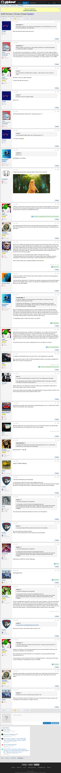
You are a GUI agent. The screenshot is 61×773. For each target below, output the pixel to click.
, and (49, 366)
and (53, 347)
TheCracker (18, 642)
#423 (58, 68)
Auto (37, 764)
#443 (58, 523)
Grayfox (18, 499)
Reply (57, 38)
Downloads (33, 2)
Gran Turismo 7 (6, 742)
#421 (58, 21)
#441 (58, 477)
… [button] (8, 18)
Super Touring (6, 729)
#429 (58, 204)
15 (15, 18)
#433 (58, 294)
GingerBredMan (19, 297)
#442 (58, 496)
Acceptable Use (41, 767)
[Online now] (6, 448)
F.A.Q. (24, 767)
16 (17, 18)
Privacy (48, 767)
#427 (58, 149)
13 (10, 18)
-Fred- (17, 71)
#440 (58, 461)
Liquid (17, 95)
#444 (58, 544)
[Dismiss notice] (58, 9)
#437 (58, 403)
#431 (58, 242)
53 (24, 18)
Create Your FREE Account (30, 10)
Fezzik (17, 526)
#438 (58, 423)
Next (27, 18)
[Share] (56, 22)
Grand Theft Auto (6, 747)
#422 (58, 42)
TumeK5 (18, 153)
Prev (4, 18)
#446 (58, 586)
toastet (17, 623)
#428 (58, 169)
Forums (25, 2)
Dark (31, 764)
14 (12, 18)
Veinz (17, 376)
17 (19, 18)
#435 (58, 353)
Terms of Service (32, 767)
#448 (58, 639)
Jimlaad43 (4, 16)
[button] (28, 3)
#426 (58, 130)
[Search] (58, 3)
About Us (19, 767)
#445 (58, 570)
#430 (58, 223)
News (19, 2)
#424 (58, 91)
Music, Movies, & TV (7, 736)
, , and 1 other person (46, 216)
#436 (58, 373)
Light (25, 764)
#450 (58, 689)
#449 (58, 671)
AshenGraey (19, 24)
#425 (58, 111)
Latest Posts (5, 728)
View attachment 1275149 (33, 625)
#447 (58, 620)
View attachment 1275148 (21, 625)
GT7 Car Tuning (6, 732)
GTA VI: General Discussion (10, 744)
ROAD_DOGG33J (20, 443)
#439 (58, 440)
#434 (58, 329)
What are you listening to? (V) (10, 734)
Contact (13, 767)
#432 (58, 273)
